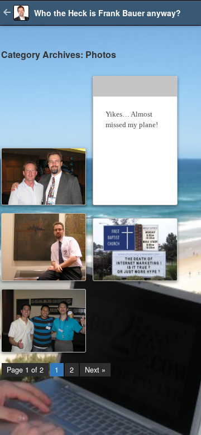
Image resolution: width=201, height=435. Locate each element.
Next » (95, 370)
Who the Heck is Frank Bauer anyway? (107, 12)
